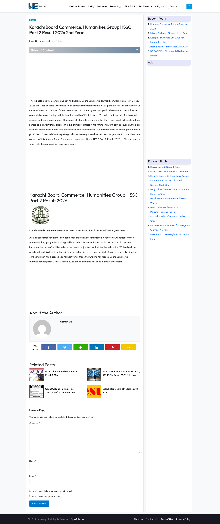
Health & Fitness (77, 6)
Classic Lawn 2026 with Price (165, 166)
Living (91, 6)
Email (32, 476)
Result (32, 20)
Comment (34, 423)
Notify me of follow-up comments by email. (52, 491)
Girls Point (130, 6)
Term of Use (167, 519)
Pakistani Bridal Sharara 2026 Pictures (170, 171)
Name (32, 461)
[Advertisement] (84, 76)
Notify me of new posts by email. (47, 496)
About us (138, 519)
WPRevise (79, 519)
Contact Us (152, 519)
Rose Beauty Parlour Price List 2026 (169, 46)
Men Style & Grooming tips (151, 6)
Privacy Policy (183, 519)
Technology (116, 6)
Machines (102, 6)
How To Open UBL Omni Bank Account (170, 175)
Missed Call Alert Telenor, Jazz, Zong (169, 33)
